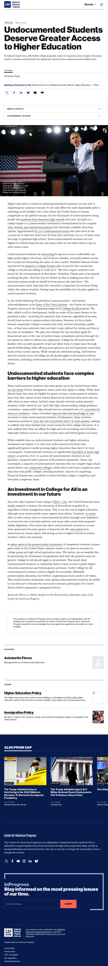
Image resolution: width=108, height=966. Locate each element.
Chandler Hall (56, 805)
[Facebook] (12, 861)
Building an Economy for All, (18, 85)
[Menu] (101, 4)
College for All (70, 308)
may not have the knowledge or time (73, 413)
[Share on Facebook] (14, 93)
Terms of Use (9, 948)
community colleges (40, 467)
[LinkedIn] (30, 861)
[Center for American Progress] (7, 4)
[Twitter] (6, 861)
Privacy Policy (9, 951)
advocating (47, 254)
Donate (89, 4)
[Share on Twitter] (7, 93)
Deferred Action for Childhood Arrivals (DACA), (53, 85)
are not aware (15, 390)
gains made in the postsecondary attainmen (36, 544)
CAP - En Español (11, 955)
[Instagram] (24, 861)
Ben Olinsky (21, 805)
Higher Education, (83, 85)
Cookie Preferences (12, 961)
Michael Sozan (10, 805)
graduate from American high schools (42, 219)
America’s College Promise (40, 266)
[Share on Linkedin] (21, 93)
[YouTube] (18, 861)
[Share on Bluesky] (28, 93)
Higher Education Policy (22, 693)
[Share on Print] (42, 93)
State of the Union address (51, 304)
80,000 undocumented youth (52, 231)
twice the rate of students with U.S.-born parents (61, 421)
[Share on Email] (35, 93)
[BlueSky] (36, 861)
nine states (76, 529)
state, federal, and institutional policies (30, 227)
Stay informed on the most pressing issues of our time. (51, 889)
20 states (90, 513)
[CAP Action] (13, 932)
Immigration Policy (19, 712)
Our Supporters (10, 958)
